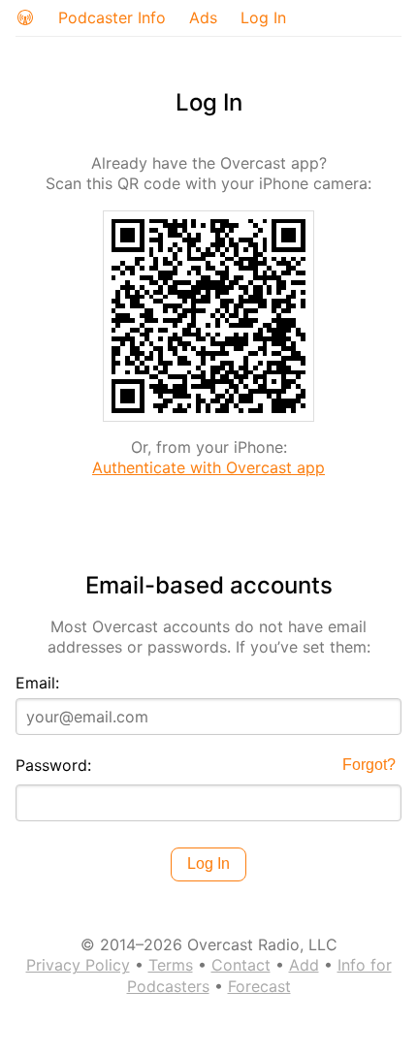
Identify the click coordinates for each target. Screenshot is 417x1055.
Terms (170, 965)
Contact (241, 965)
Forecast (259, 986)
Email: (37, 682)
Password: (53, 765)
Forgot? (369, 764)
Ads (203, 17)
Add (304, 965)
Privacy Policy (78, 965)
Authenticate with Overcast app (208, 467)
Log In (263, 17)
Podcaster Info (112, 17)
